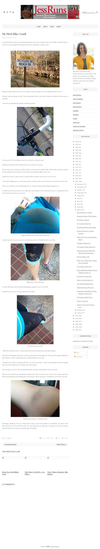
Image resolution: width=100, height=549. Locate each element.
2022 (76, 153)
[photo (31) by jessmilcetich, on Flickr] (35, 233)
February (80, 310)
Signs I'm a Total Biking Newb (10, 473)
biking (9, 438)
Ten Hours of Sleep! (83, 220)
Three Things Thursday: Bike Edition (57, 473)
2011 (76, 316)
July (78, 198)
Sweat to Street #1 (82, 301)
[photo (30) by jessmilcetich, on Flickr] (35, 280)
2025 (76, 144)
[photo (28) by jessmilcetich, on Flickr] (35, 155)
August (79, 196)
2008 (76, 324)
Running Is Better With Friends (86, 216)
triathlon (76, 122)
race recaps (77, 103)
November (80, 187)
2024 (76, 147)
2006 (76, 330)
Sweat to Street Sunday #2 (85, 280)
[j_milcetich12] (83, 69)
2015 (76, 173)
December (80, 184)
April (78, 207)
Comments (79, 357)
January (79, 313)
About (45, 26)
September (80, 193)
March (79, 210)
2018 (76, 164)
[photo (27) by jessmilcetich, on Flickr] (35, 87)
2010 (76, 319)
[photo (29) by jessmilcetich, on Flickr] (35, 344)
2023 (76, 150)
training (76, 115)
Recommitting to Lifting (84, 213)
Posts (77, 353)
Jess (4, 37)
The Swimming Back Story (85, 284)
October (79, 190)
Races (52, 26)
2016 (76, 170)
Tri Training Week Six (84, 224)
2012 (76, 181)
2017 (76, 167)
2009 (76, 321)
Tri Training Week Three (84, 297)
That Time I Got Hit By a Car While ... (35, 473)
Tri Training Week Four (84, 267)
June (78, 201)
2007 (76, 327)
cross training (78, 99)
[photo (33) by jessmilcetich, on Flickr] (35, 416)
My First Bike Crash (83, 257)
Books (59, 26)
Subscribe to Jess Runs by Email (83, 341)
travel (75, 118)
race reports (77, 107)
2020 (76, 159)
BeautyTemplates (54, 546)
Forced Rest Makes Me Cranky (86, 227)
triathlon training (79, 126)
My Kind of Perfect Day (84, 276)
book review (77, 95)
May (78, 204)
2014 (76, 176)
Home (39, 26)
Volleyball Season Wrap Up (85, 288)
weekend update (78, 130)
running (76, 111)
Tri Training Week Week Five (86, 247)
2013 (76, 179)
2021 (76, 156)
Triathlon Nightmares (83, 243)
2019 (76, 162)
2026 (76, 142)
